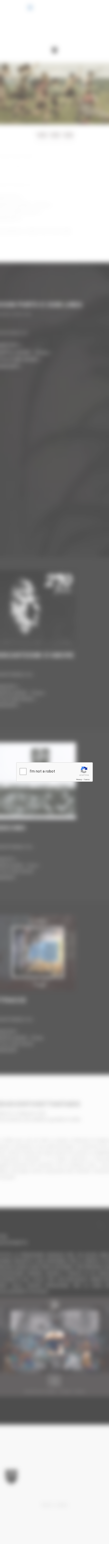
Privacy (79, 779)
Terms (87, 779)
